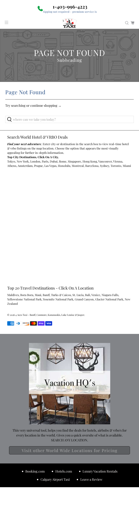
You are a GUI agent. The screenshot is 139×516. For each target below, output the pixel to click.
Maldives (13, 295)
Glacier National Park (109, 299)
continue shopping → (45, 105)
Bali (87, 295)
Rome (62, 161)
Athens (11, 166)
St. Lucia (78, 295)
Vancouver (105, 161)
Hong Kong (90, 161)
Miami (127, 166)
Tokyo (11, 161)
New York (23, 161)
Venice (95, 295)
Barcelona (91, 166)
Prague (38, 166)
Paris (45, 161)
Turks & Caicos (61, 295)
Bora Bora (26, 295)
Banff (46, 295)
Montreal (78, 166)
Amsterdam (25, 166)
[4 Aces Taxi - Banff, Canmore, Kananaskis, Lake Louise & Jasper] (69, 23)
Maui (38, 295)
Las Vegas (50, 166)
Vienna (117, 161)
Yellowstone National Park (24, 299)
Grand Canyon (84, 299)
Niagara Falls (110, 295)
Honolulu (64, 166)
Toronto (116, 166)
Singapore (74, 161)
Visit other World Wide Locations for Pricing (69, 450)
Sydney (104, 166)
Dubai (54, 161)
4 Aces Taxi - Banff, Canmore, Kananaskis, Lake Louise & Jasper (49, 314)
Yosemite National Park (58, 299)
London (35, 161)
